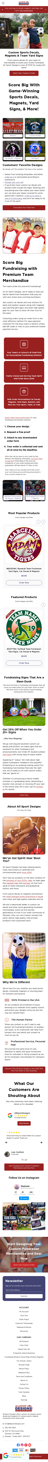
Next (45, 9)
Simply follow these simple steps (17, 418)
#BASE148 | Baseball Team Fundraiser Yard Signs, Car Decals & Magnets (24, 570)
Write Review (24, 1123)
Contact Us (24, 1384)
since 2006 (27, 872)
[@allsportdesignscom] (17, 1187)
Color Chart (24, 1345)
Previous (2, 9)
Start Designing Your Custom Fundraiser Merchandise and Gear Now (24, 1167)
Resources (24, 1331)
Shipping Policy (24, 1372)
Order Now (24, 583)
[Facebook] (18, 1445)
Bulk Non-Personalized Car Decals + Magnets (13, 497)
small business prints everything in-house (24, 897)
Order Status (24, 1319)
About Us (24, 1380)
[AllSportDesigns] (10, 1115)
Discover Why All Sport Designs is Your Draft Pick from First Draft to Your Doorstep (24, 1070)
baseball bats (12, 883)
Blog (24, 1396)
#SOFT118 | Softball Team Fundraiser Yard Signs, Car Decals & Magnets (24, 650)
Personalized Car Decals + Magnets (35, 497)
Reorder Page (24, 1365)
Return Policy (24, 1369)
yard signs (7, 755)
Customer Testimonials (24, 1323)
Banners (13, 135)
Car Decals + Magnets (13, 158)
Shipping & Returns (24, 1327)
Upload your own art (14, 182)
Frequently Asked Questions (24, 1353)
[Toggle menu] (3, 3)
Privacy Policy (24, 1388)
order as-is (9, 177)
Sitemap (24, 1400)
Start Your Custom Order (24, 73)
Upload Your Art (24, 1349)
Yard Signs (35, 158)
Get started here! (26, 10)
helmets (26, 883)
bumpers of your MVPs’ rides (19, 880)
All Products (24, 1341)
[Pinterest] (25, 1445)
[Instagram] (22, 1445)
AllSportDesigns (22, 1113)
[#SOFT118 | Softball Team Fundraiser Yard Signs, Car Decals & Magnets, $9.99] (24, 628)
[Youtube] (29, 1445)
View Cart (24, 1315)
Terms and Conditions (24, 1376)
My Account (24, 1312)
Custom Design (35, 135)
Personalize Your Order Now (24, 207)
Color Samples (24, 1392)
